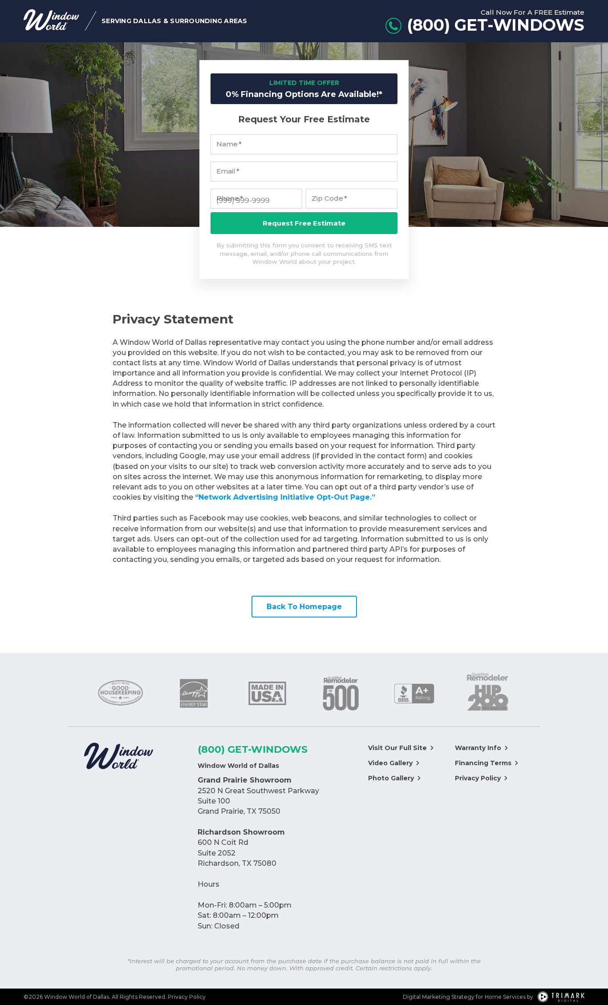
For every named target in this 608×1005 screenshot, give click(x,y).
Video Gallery (390, 763)
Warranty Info (478, 748)
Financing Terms (483, 763)
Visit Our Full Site (397, 748)
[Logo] (118, 757)
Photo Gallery (391, 778)
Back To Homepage (304, 606)
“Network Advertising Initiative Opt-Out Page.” (285, 497)
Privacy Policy (478, 778)
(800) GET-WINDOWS (253, 749)
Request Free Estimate (304, 223)
